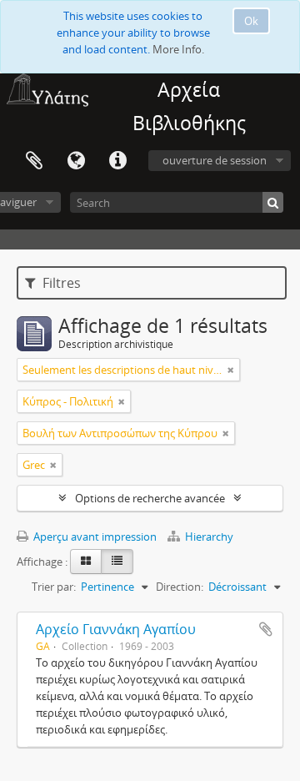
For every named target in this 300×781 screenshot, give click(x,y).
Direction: (179, 586)
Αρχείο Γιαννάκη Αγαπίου (116, 629)
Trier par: (54, 586)
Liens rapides (117, 161)
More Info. (178, 49)
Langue (76, 161)
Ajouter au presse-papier (266, 629)
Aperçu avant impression (94, 536)
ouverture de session (214, 160)
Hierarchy (207, 536)
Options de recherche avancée (150, 498)
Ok (251, 20)
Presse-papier (34, 161)
